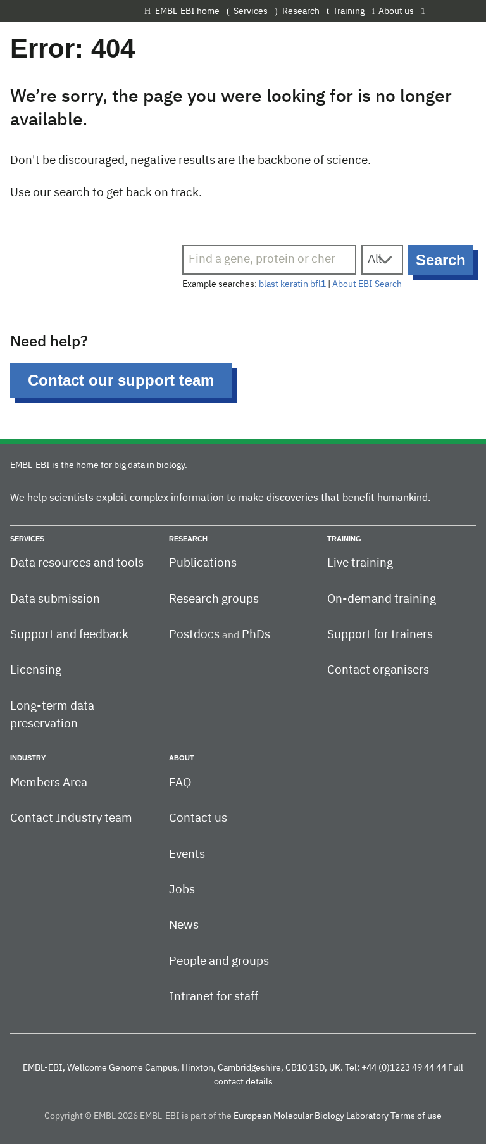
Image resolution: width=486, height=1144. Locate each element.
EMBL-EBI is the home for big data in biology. (98, 465)
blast (268, 284)
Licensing (35, 670)
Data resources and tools (77, 563)
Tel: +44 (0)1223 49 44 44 (395, 1068)
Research (301, 11)
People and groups (219, 961)
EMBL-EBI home (187, 11)
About (181, 758)
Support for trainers (380, 635)
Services (251, 11)
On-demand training (381, 599)
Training (348, 11)
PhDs (256, 635)
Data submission (55, 599)
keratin (294, 284)
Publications (203, 563)
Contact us (198, 818)
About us (396, 11)
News (184, 925)
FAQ (180, 783)
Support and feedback (69, 635)
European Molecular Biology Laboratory (311, 1116)
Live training (360, 563)
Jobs (182, 890)
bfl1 (318, 284)
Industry (28, 758)
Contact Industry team (71, 818)
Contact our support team (121, 380)
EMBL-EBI (452, 10)
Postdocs (194, 635)
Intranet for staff (213, 997)
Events (187, 854)
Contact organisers (378, 670)
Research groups (214, 599)
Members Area (48, 783)
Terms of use (416, 1116)
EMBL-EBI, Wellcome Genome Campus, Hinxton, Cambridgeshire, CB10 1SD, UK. (183, 1068)
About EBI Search (367, 284)
